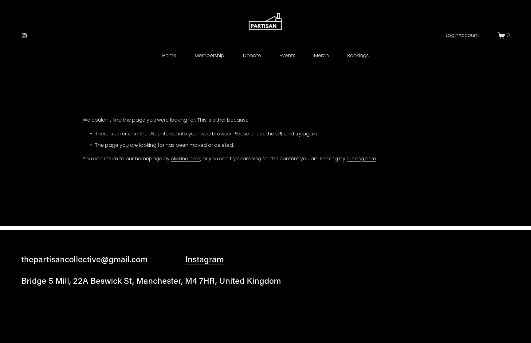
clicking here (185, 158)
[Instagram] (24, 36)
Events (287, 55)
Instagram (204, 258)
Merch (321, 55)
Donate (252, 55)
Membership (209, 55)
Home (169, 55)
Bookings (358, 55)
